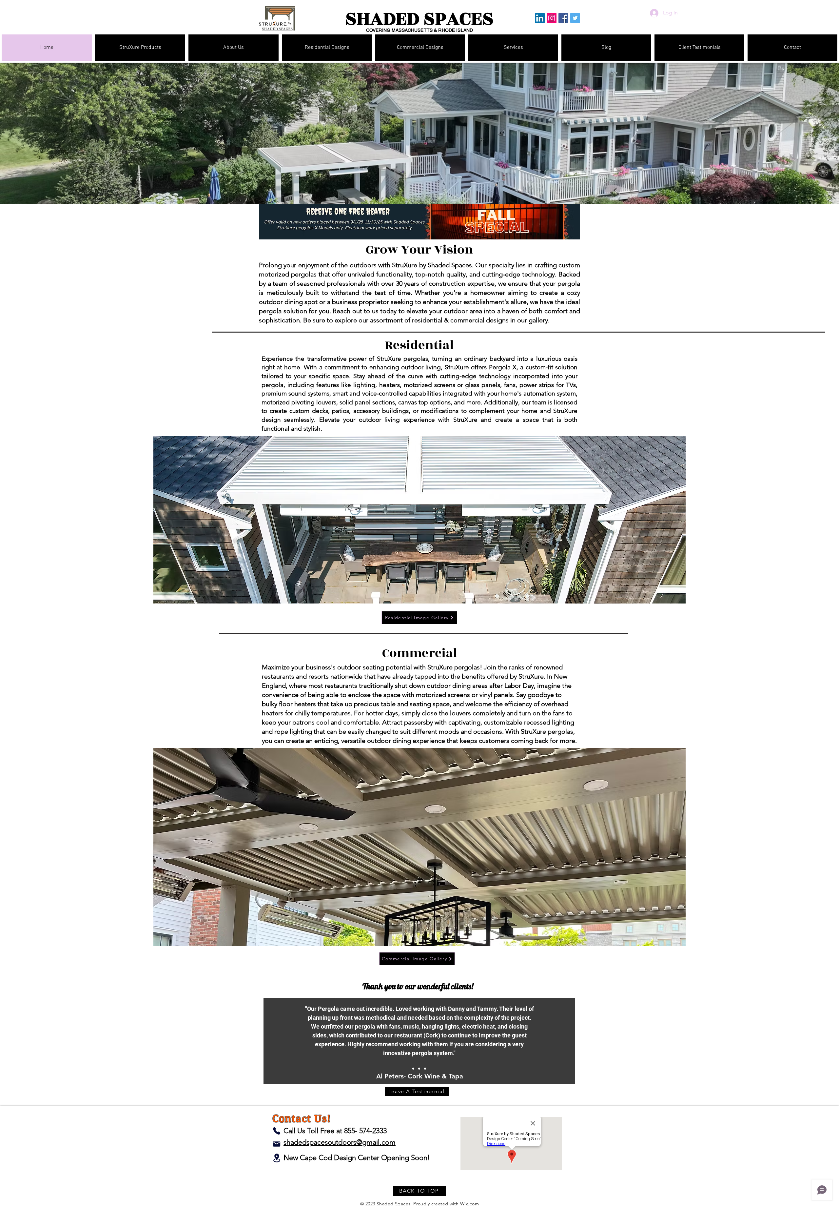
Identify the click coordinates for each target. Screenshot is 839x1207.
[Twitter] (575, 18)
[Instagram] (551, 18)
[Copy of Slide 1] (425, 1069)
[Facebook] (563, 18)
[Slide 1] (413, 1069)
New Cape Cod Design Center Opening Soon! (356, 1157)
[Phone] (276, 1131)
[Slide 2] (419, 1069)
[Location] (276, 1158)
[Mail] (276, 1144)
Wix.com (469, 1204)
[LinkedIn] (540, 18)
